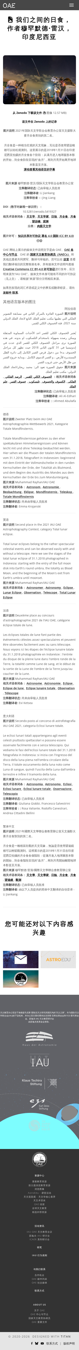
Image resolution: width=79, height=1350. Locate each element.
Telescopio (10, 794)
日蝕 (54, 875)
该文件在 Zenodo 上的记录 (39, 121)
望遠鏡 (9, 880)
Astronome (35, 683)
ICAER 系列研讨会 (40, 1239)
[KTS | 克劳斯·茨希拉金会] (36, 1085)
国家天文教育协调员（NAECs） (50, 254)
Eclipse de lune (14, 688)
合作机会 (39, 1275)
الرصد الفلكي (13, 377)
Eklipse (29, 492)
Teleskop (66, 492)
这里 (66, 259)
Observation (33, 592)
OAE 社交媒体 (39, 1282)
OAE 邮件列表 (39, 1278)
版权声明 (69, 1343)
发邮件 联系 (10, 292)
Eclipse (68, 588)
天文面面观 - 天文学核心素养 (40, 1196)
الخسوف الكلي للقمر (38, 377)
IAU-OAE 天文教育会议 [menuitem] (39, 1231)
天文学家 (43, 216)
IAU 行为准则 (39, 1255)
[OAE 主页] (9, 5)
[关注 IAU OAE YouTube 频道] (42, 1343)
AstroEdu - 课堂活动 (39, 1192)
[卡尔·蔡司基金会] (36, 1106)
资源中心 (39, 1175)
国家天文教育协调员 (39, 1318)
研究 (39, 1247)
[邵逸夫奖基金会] (36, 1127)
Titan (66, 1336)
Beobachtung (12, 492)
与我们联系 (39, 1269)
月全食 (64, 216)
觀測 (18, 880)
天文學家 (43, 875)
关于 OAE (39, 1310)
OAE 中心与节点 (39, 1314)
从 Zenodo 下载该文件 (28, 113)
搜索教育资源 (39, 1181)
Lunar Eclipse (12, 592)
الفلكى (71, 381)
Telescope (50, 592)
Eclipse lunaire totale (41, 688)
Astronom (34, 487)
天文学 (31, 216)
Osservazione (62, 789)
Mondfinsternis (47, 492)
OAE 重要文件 (39, 1321)
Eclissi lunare (12, 789)
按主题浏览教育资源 (39, 1185)
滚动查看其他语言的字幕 (39, 169)
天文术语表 (39, 1200)
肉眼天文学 (44, 226)
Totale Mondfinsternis (18, 496)
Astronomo (53, 784)
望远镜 (36, 221)
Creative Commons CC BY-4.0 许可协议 (29, 269)
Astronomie (51, 487)
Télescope (11, 693)
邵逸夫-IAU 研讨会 (39, 1235)
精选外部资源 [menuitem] (39, 1211)
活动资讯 (39, 1225)
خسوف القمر (17, 381)
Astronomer (35, 588)
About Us (39, 1304)
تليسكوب (34, 381)
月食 (73, 216)
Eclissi (67, 784)
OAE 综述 (39, 1204)
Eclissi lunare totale (37, 789)
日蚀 (54, 216)
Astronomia (35, 784)
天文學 (31, 875)
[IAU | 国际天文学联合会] (36, 1063)
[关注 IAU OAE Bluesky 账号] (37, 1343)
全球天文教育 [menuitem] (39, 1208)
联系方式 (39, 1290)
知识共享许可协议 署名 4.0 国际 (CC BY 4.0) (46, 236)
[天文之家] (36, 1040)
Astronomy (54, 588)
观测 (46, 221)
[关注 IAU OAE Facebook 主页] (32, 1343)
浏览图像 (39, 1188)
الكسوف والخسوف (53, 381)
